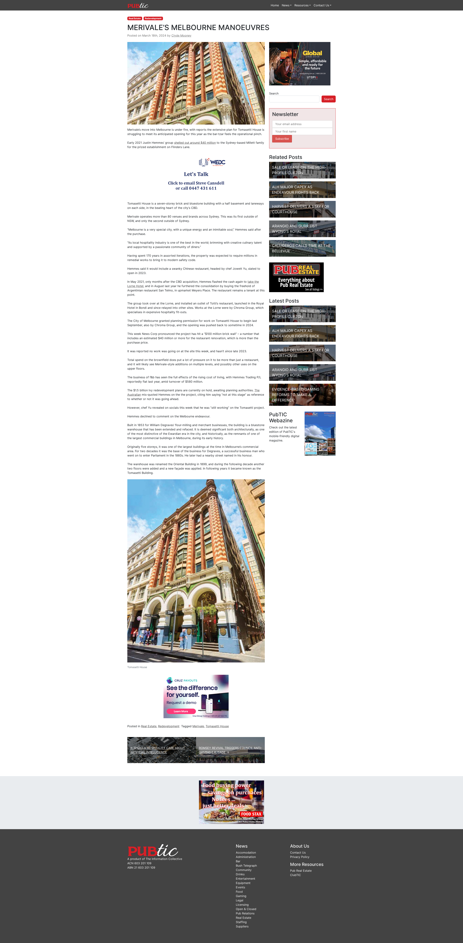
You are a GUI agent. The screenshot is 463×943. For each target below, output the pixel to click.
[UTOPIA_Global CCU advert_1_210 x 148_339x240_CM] (299, 63)
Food (239, 891)
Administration (246, 857)
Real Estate (135, 18)
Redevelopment (153, 18)
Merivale (198, 726)
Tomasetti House (217, 726)
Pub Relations (245, 913)
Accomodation (246, 852)
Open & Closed (246, 909)
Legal (239, 900)
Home (275, 5)
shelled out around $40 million (195, 142)
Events (240, 887)
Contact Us (321, 5)
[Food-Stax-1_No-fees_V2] (231, 802)
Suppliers (242, 926)
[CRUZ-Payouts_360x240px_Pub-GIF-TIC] (196, 696)
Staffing (241, 922)
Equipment (243, 883)
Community (244, 870)
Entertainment (245, 878)
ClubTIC (295, 875)
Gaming (241, 896)
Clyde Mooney (181, 35)
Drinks (240, 874)
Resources (301, 5)
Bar (238, 861)
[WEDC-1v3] (196, 175)
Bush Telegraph (246, 865)
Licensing (242, 904)
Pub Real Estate (301, 870)
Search (274, 93)
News (285, 5)
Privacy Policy (299, 857)
